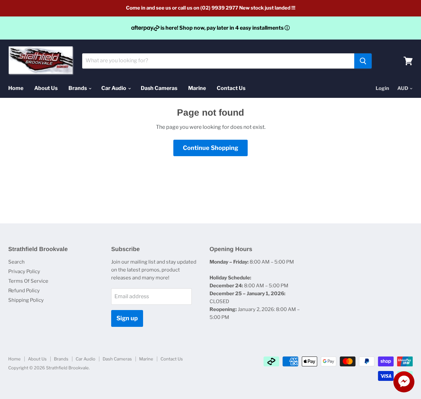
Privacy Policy (24, 271)
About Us (46, 88)
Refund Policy (24, 291)
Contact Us (231, 88)
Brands (78, 88)
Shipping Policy (26, 300)
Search (16, 262)
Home (15, 88)
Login (382, 88)
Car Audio (114, 88)
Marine (197, 88)
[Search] (363, 61)
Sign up (127, 318)
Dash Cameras (159, 88)
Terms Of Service (28, 281)
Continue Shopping (210, 147)
